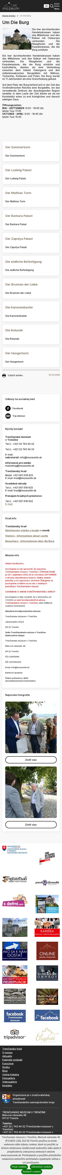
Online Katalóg (10, 1074)
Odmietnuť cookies (41, 1166)
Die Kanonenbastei (19, 307)
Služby (6, 1067)
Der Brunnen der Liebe (21, 284)
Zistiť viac (31, 759)
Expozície (8, 1063)
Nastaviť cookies (32, 1171)
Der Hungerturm (17, 353)
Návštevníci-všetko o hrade (22, 530)
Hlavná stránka (8, 16)
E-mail (8, 504)
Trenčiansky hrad (12, 1048)
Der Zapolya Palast (19, 239)
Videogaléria (9, 1081)
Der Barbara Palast (19, 216)
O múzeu (7, 1052)
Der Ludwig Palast (18, 170)
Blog (5, 1070)
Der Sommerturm (17, 147)
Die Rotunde (14, 330)
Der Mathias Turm (18, 193)
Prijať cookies (19, 1166)
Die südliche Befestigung (23, 261)
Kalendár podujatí (12, 1059)
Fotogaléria (8, 1078)
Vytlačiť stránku (15, 375)
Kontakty (7, 1085)
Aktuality (7, 1056)
